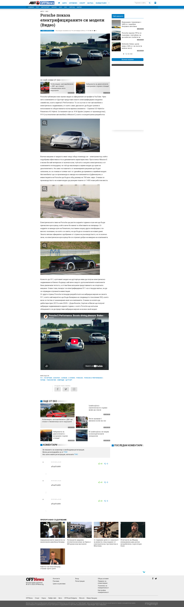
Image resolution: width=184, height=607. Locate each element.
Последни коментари (128, 445)
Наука (90, 3)
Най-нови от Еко (51, 80)
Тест (37, 7)
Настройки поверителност (103, 591)
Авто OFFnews (47, 30)
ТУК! (76, 454)
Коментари (50, 444)
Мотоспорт (45, 7)
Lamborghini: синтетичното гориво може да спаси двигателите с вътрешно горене (98, 409)
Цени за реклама (59, 584)
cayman (64, 378)
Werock (81, 598)
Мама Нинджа (92, 598)
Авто (64, 3)
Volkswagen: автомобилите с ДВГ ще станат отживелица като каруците (61, 87)
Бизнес (54, 7)
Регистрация (80, 581)
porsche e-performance (93, 378)
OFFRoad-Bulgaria (70, 598)
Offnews (73, 3)
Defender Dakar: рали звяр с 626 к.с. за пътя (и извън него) (132, 46)
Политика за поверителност (103, 587)
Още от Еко (50, 401)
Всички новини (128, 60)
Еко (65, 7)
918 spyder (48, 378)
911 (41, 378)
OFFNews (29, 598)
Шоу (60, 7)
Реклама (56, 581)
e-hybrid (72, 378)
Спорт (82, 3)
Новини (31, 7)
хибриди (60, 380)
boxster (56, 378)
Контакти (56, 579)
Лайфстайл (101, 3)
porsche (79, 378)
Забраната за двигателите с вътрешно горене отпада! (97, 85)
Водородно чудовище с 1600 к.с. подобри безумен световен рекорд (131, 25)
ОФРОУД (72, 7)
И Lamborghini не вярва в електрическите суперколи (99, 434)
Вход (77, 579)
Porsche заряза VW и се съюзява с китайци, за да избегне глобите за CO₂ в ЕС (131, 36)
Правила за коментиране (102, 582)
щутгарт (69, 380)
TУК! (66, 452)
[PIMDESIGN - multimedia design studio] (150, 604)
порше (42, 380)
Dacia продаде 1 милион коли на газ (97, 419)
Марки (79, 7)
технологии (51, 380)
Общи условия (103, 579)
